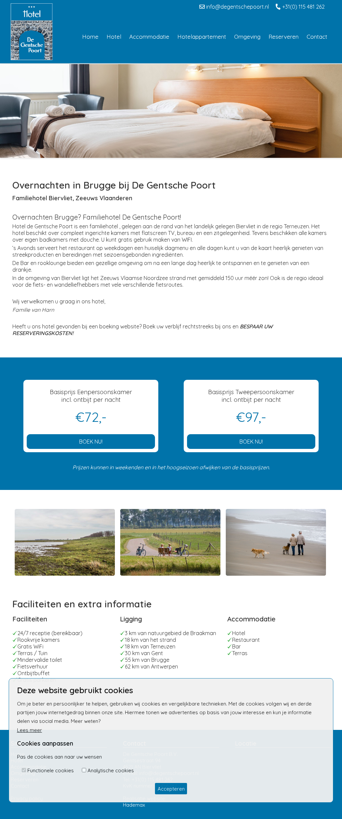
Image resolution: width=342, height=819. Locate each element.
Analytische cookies (111, 770)
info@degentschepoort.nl (237, 6)
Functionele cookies (50, 770)
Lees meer (29, 730)
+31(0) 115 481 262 (303, 6)
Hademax (134, 805)
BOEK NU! (91, 441)
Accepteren (171, 789)
